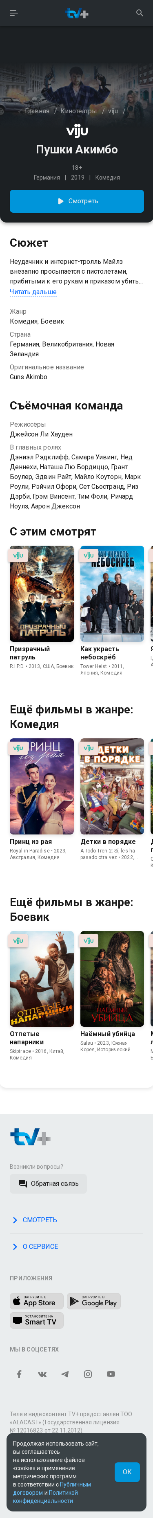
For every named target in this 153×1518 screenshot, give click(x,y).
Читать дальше (33, 292)
